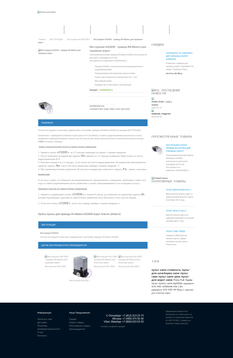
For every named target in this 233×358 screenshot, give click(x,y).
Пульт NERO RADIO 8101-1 (178, 190)
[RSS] (155, 90)
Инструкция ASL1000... (105, 266)
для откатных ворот (161, 293)
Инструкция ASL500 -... (80, 280)
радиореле (157, 290)
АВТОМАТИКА (103, 29)
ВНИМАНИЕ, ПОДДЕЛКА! (161, 114)
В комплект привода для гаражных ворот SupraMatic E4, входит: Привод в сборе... (180, 66)
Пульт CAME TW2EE (175, 231)
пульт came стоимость (166, 269)
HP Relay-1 (178, 290)
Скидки (55, 4)
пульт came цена (169, 276)
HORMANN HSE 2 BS (172, 286)
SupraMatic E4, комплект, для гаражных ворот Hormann (179, 56)
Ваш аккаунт (70, 4)
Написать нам (89, 4)
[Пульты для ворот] (46, 12)
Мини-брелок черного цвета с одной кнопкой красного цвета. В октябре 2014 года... (180, 197)
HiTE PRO (167, 290)
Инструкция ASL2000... (129, 266)
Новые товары (76, 322)
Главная (41, 4)
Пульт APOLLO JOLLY (176, 211)
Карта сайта (122, 4)
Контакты (106, 4)
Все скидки (159, 81)
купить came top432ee (171, 283)
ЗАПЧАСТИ (156, 29)
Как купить (182, 29)
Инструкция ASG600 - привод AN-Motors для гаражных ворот (178, 148)
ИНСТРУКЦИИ (129, 29)
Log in (194, 4)
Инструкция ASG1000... (56, 266)
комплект (189, 290)
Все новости (160, 127)
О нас (40, 332)
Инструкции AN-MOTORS (78, 39)
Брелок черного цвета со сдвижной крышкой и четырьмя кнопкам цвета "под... (180, 218)
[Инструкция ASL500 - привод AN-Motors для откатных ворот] (80, 266)
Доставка (42, 322)
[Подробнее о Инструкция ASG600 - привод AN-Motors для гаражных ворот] (157, 151)
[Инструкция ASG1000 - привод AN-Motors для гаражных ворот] (57, 259)
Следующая (83, 106)
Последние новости (166, 91)
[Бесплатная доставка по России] (160, 178)
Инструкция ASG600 (49, 233)
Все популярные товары (166, 252)
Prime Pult (178, 280)
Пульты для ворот (50, 29)
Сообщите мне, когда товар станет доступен (110, 109)
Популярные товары (169, 181)
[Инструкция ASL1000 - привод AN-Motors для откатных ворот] (106, 259)
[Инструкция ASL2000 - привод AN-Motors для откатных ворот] (130, 259)
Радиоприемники (77, 29)
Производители (77, 329)
